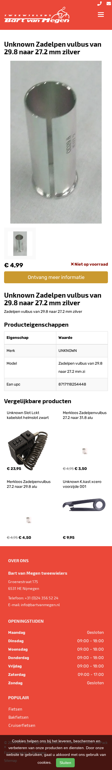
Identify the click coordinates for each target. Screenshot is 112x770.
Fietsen (15, 709)
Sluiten (65, 763)
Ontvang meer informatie (56, 277)
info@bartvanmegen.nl (40, 604)
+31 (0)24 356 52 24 (41, 598)
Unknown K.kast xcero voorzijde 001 (82, 484)
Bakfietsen (18, 717)
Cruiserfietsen (21, 725)
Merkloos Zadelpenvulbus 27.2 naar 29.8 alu (29, 484)
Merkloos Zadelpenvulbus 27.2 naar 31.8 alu (85, 415)
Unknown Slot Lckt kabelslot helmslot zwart (28, 415)
